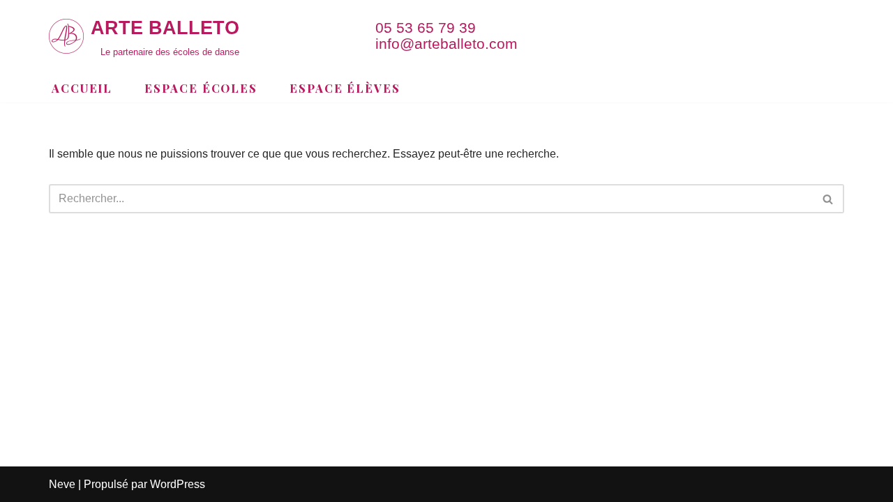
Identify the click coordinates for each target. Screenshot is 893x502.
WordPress (177, 484)
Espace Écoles (200, 88)
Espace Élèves (345, 88)
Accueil (82, 88)
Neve (62, 484)
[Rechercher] (828, 198)
